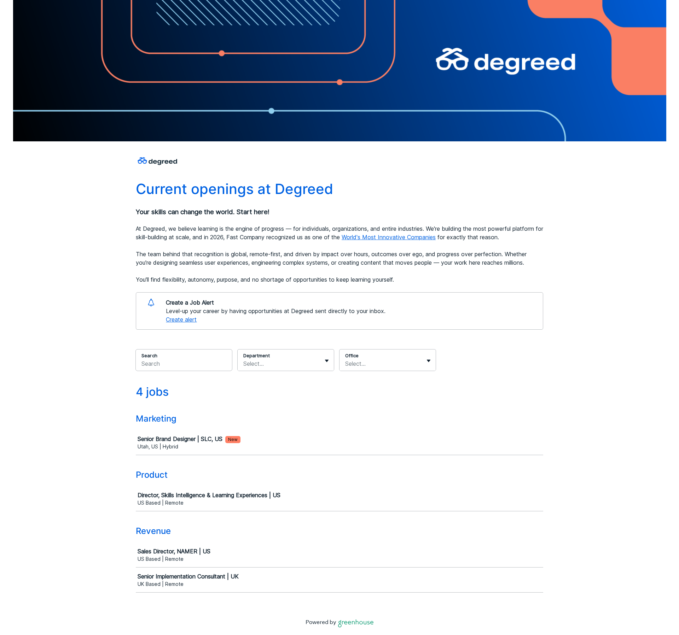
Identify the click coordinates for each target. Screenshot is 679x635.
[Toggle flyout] (327, 361)
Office (352, 355)
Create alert (181, 319)
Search (149, 355)
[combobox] (244, 364)
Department (256, 355)
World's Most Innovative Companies (389, 237)
